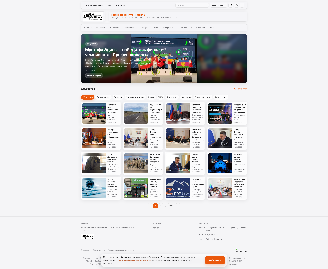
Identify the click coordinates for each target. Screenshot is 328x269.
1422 (171, 206)
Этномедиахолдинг (94, 5)
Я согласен (215, 260)
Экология (186, 97)
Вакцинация (201, 28)
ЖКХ (160, 97)
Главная (155, 228)
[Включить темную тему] (230, 5)
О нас (109, 5)
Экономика (115, 28)
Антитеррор (221, 97)
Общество (101, 28)
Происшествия (130, 28)
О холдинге (85, 250)
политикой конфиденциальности (135, 260)
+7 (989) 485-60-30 (208, 235)
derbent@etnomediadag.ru (210, 239)
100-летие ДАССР (184, 28)
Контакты (120, 5)
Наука (151, 97)
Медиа (156, 28)
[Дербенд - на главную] (93, 16)
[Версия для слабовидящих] (236, 5)
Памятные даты (203, 97)
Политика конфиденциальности (121, 250)
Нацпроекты (168, 28)
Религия (118, 97)
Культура (145, 28)
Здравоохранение (135, 97)
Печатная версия (218, 5)
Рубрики (214, 28)
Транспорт (172, 97)
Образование (103, 97)
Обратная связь (99, 250)
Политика (88, 28)
